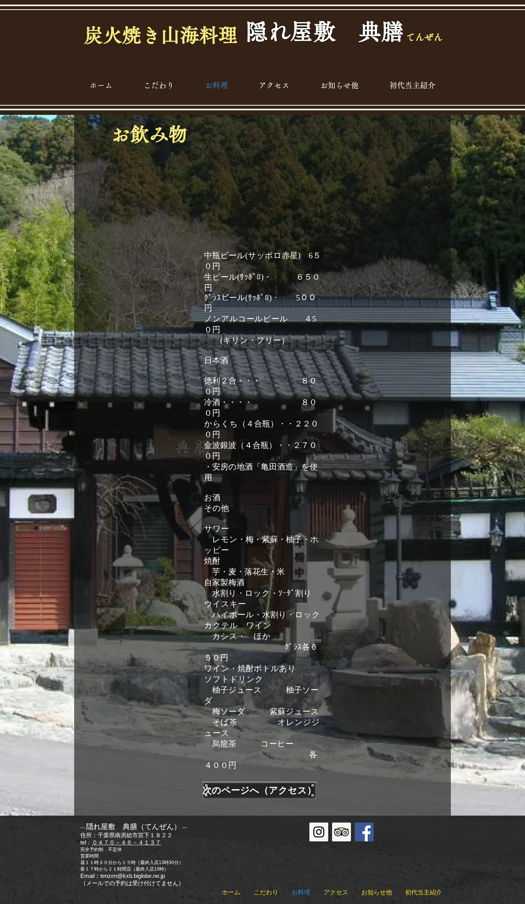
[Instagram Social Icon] (318, 832)
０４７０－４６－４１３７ (126, 842)
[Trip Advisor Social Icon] (341, 832)
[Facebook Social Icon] (364, 832)
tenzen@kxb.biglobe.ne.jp (132, 875)
